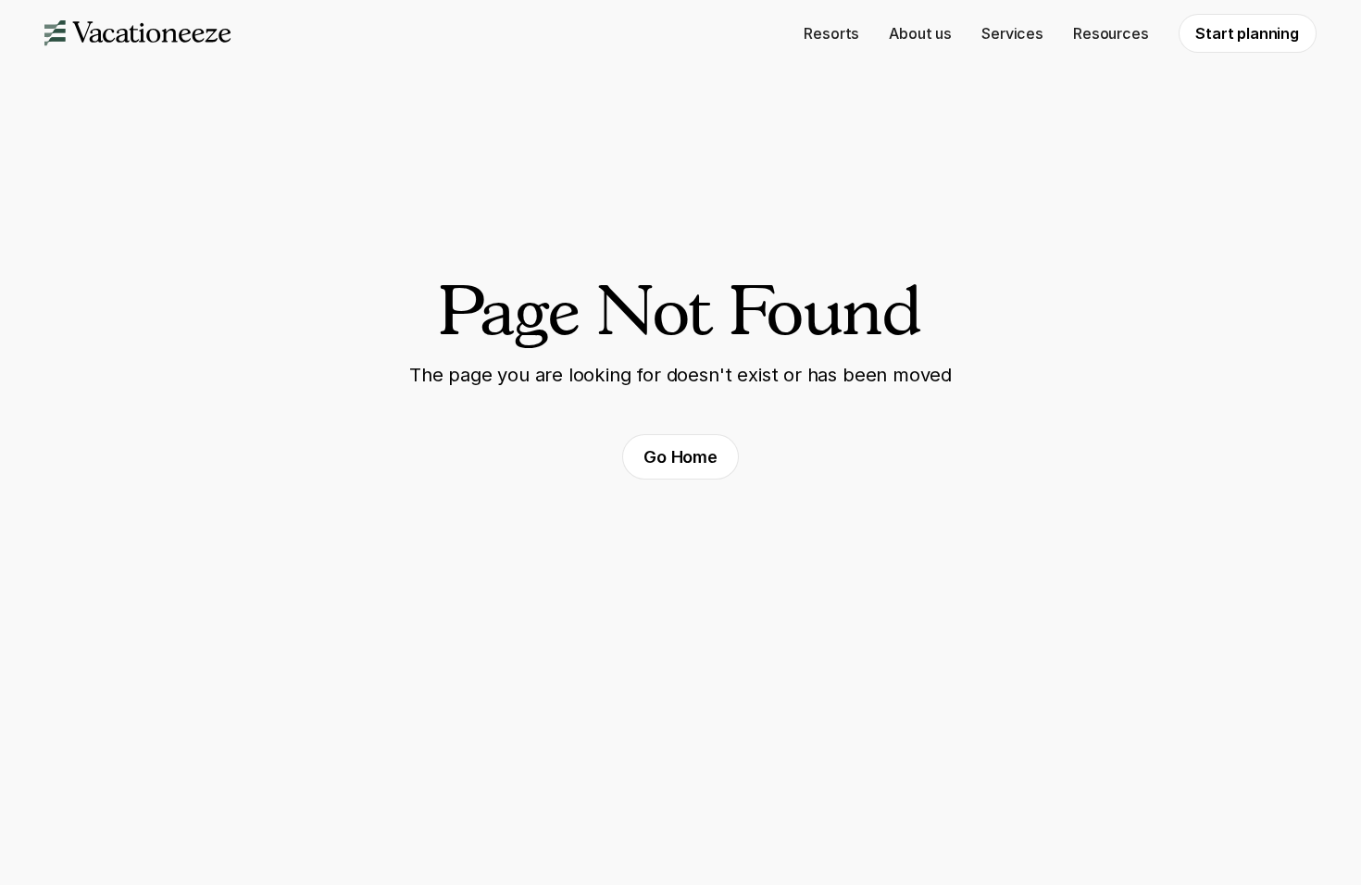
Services (1012, 33)
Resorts (831, 33)
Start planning (1246, 33)
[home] (137, 33)
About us (920, 33)
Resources (1110, 33)
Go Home (680, 456)
